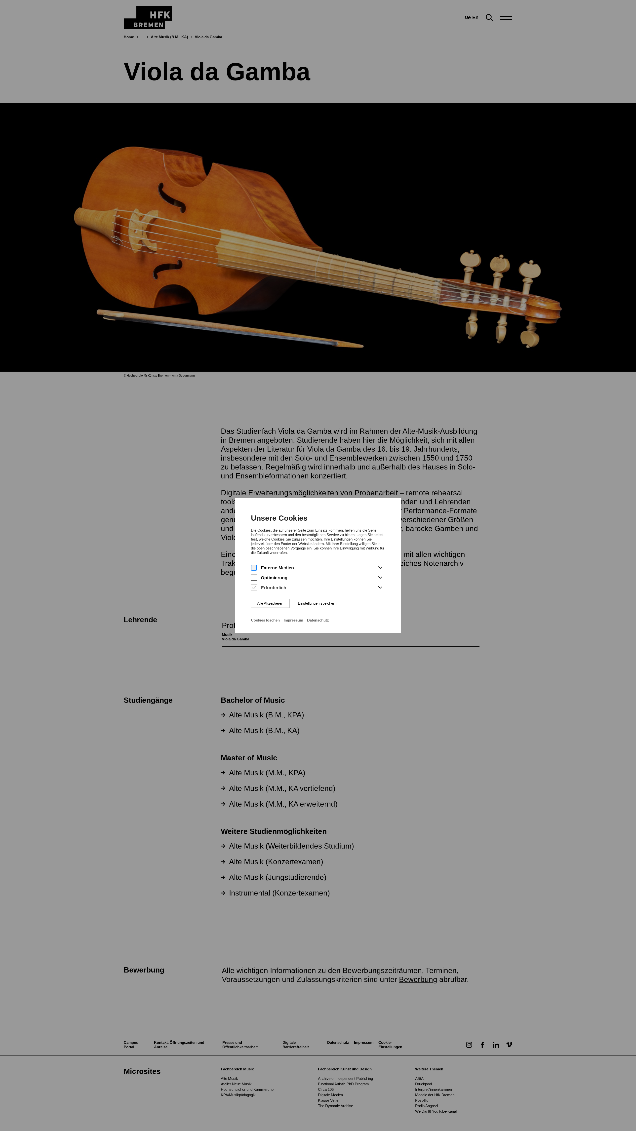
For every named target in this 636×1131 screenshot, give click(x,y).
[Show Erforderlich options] (380, 588)
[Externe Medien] (254, 568)
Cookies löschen (265, 620)
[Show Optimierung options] (380, 578)
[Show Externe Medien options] (380, 568)
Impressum (293, 620)
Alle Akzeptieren (270, 603)
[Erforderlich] (254, 588)
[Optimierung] (254, 578)
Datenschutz (318, 620)
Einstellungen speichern (317, 603)
